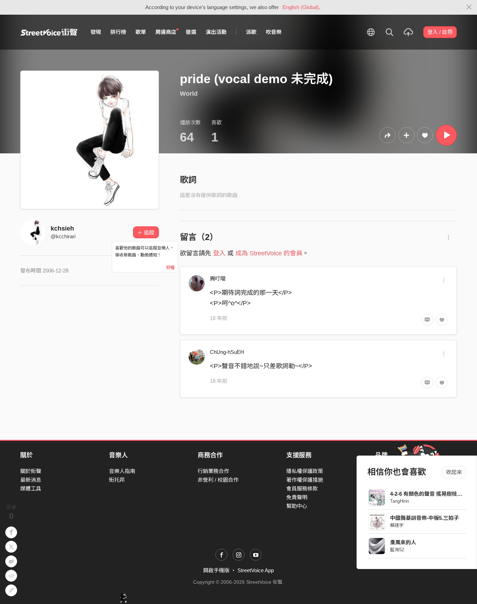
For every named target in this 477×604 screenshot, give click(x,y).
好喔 (170, 267)
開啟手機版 (216, 570)
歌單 (140, 32)
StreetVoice (49, 32)
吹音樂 (273, 32)
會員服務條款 (302, 489)
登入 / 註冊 (440, 32)
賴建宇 (397, 525)
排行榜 (118, 32)
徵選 (191, 32)
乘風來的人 (403, 542)
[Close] (469, 7)
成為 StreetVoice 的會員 (268, 253)
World (189, 93)
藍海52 (397, 549)
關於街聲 (30, 471)
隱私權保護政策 (304, 471)
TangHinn (399, 501)
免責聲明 (296, 497)
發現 (95, 32)
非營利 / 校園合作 (218, 480)
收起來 (454, 472)
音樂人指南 (122, 471)
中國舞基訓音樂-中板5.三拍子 (424, 518)
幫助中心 (296, 506)
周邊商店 (165, 32)
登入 (219, 253)
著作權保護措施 (304, 480)
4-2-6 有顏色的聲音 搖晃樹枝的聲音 (431, 494)
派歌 (251, 32)
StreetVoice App (255, 570)
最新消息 (30, 480)
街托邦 (117, 480)
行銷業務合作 (213, 471)
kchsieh (62, 228)
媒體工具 (30, 489)
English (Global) (300, 7)
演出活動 (216, 32)
